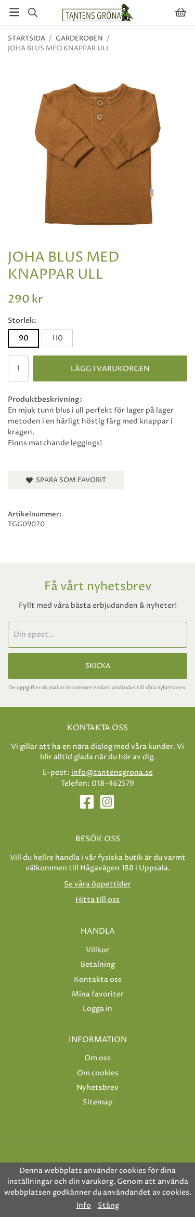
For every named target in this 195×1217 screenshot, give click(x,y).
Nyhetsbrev (97, 1087)
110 (57, 338)
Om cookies (98, 1073)
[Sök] (32, 12)
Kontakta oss (98, 979)
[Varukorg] (181, 12)
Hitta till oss (97, 900)
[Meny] (14, 12)
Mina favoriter (98, 994)
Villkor (97, 950)
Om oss (97, 1058)
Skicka (97, 666)
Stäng (108, 1205)
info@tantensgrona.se (112, 772)
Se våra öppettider (97, 884)
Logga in (97, 1009)
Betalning (98, 964)
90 (24, 338)
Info (83, 1205)
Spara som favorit (69, 480)
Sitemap (98, 1102)
